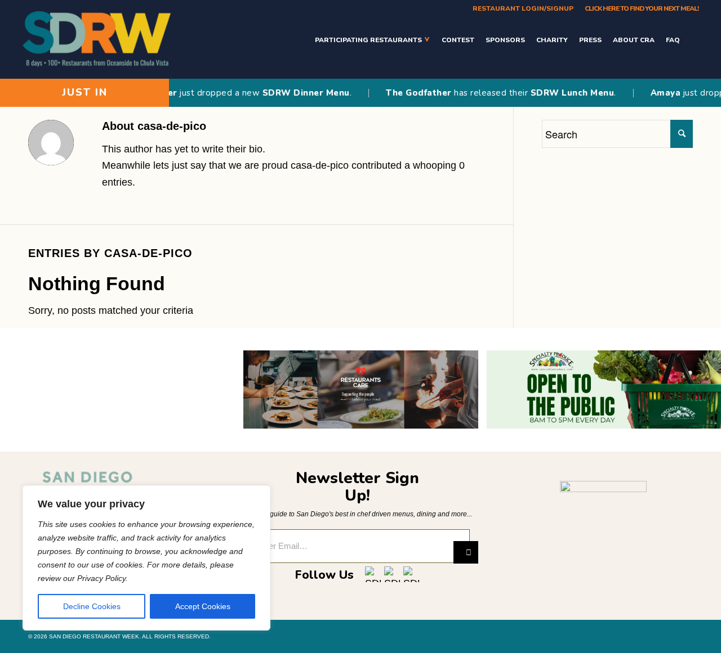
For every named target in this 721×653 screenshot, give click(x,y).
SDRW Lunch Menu (561, 92)
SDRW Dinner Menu (295, 92)
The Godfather (407, 92)
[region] (146, 558)
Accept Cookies (202, 606)
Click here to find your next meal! (641, 8)
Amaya (654, 92)
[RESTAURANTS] (692, 39)
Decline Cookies (92, 606)
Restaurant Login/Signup (523, 8)
